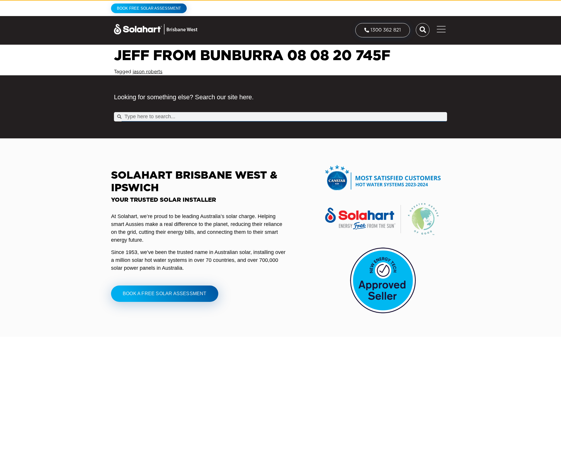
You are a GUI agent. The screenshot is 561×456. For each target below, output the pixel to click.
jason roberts (147, 71)
